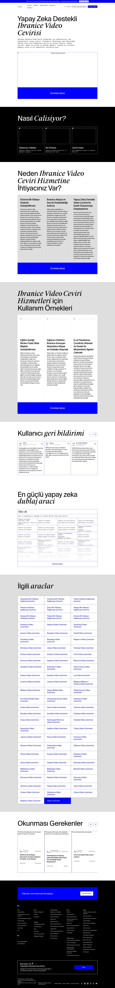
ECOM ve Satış (70, 930)
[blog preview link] (31, 852)
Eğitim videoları (54, 921)
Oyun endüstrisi (71, 928)
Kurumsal (36, 931)
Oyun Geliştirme (54, 933)
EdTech (68, 912)
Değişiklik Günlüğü (38, 936)
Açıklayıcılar (53, 928)
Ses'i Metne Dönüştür (88, 935)
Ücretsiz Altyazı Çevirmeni (73, 945)
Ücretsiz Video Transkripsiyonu (71, 948)
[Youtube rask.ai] (96, 983)
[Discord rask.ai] (88, 983)
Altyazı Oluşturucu (87, 944)
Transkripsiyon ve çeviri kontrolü (24, 915)
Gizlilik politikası (57, 983)
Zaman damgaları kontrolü (24, 918)
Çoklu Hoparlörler (22, 925)
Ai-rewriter (20, 928)
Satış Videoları (54, 936)
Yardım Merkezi (38, 926)
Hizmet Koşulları (66, 983)
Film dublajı (69, 932)
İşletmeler (69, 923)
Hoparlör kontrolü (22, 923)
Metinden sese (87, 932)
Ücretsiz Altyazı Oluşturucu (73, 940)
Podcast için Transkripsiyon (90, 930)
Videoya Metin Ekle (88, 942)
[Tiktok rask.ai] (94, 983)
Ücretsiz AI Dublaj (71, 942)
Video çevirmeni (87, 916)
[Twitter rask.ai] (82, 983)
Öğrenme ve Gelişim (55, 912)
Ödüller (36, 914)
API (18, 930)
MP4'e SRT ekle (87, 940)
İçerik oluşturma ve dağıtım (57, 926)
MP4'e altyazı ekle (87, 937)
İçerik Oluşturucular (72, 916)
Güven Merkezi (21, 943)
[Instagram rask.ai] (91, 983)
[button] (29, 5)
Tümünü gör (86, 951)
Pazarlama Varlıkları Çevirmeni (72, 952)
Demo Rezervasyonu (39, 933)
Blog (35, 929)
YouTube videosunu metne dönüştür (90, 912)
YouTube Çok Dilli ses (55, 924)
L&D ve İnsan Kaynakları (73, 925)
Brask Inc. (20, 981)
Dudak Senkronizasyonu (89, 949)
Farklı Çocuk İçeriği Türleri (56, 931)
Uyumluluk (36, 916)
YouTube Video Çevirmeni (89, 918)
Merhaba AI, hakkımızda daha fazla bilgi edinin (45, 983)
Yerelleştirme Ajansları (56, 914)
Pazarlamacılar (70, 914)
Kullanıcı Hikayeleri (38, 912)
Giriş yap (68, 6)
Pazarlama (53, 919)
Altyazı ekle (86, 925)
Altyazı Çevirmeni (87, 947)
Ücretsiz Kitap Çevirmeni (73, 955)
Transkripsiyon (86, 920)
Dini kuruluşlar (53, 938)
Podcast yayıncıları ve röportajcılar (72, 920)
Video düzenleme (54, 916)
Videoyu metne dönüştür (89, 923)
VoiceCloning (21, 920)
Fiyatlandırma (52, 5)
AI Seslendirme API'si (39, 924)
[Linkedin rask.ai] (85, 983)
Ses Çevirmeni (86, 928)
